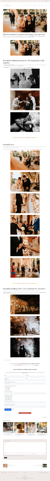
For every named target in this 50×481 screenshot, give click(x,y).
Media (42, 5)
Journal (39, 5)
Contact (46, 5)
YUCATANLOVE (18, 365)
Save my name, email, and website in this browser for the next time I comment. (15, 455)
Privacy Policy (25, 479)
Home (23, 5)
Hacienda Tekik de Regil (6, 33)
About (30, 5)
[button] (25, 137)
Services (27, 5)
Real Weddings (35, 5)
